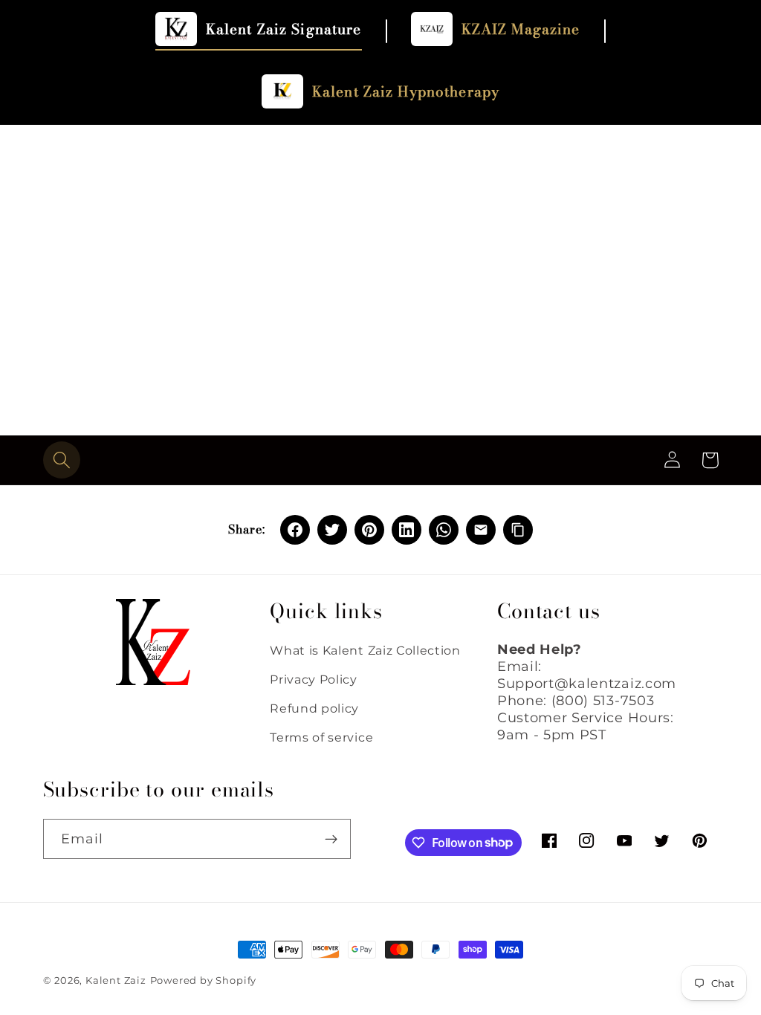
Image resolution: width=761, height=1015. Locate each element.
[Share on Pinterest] (369, 530)
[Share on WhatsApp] (444, 530)
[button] (62, 460)
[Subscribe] (331, 839)
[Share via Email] (481, 530)
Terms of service (321, 737)
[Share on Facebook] (295, 530)
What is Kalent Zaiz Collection (365, 650)
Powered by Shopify (203, 980)
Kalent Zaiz (115, 980)
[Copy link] (518, 530)
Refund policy (314, 708)
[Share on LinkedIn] (406, 530)
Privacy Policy (313, 679)
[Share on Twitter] (332, 530)
